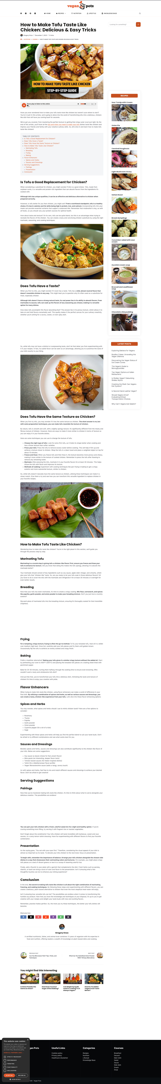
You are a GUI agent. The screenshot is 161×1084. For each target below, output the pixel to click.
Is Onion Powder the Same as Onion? (28, 988)
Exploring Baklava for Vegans (123, 351)
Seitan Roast (117, 195)
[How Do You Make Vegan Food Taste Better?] (94, 979)
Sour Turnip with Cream (122, 102)
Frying (28, 153)
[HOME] (21, 39)
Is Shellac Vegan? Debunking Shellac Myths (123, 379)
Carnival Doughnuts (120, 149)
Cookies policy (57, 1053)
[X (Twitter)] (31, 917)
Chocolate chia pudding (122, 312)
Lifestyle (92, 13)
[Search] (140, 13)
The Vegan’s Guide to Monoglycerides (120, 367)
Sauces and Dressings (34, 162)
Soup (116, 1070)
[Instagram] (25, 13)
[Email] (68, 917)
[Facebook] (21, 13)
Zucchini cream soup (121, 265)
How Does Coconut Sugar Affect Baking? (50, 988)
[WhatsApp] (61, 917)
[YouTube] (35, 13)
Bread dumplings (119, 218)
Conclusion (28, 172)
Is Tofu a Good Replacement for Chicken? (39, 139)
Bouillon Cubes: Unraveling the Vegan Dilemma (124, 355)
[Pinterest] (30, 13)
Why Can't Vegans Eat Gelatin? (124, 404)
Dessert (117, 1055)
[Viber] (53, 917)
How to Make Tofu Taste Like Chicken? (38, 146)
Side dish (117, 1065)
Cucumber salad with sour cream (123, 241)
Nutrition (77, 13)
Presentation (30, 170)
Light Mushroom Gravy (122, 172)
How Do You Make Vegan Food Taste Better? (92, 988)
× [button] (27, 1040)
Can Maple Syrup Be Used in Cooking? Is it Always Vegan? (71, 988)
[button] (16, 1053)
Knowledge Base (110, 13)
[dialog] (16, 1060)
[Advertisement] (61, 331)
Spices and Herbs (32, 160)
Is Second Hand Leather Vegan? (124, 391)
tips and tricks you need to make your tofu (63, 124)
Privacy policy (57, 1055)
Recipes (61, 13)
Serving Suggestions (32, 165)
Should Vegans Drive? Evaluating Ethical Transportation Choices (121, 397)
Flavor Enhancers (30, 158)
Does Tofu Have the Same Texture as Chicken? (42, 143)
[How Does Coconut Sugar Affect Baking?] (51, 979)
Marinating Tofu (32, 148)
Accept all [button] (9, 1075)
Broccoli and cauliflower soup (122, 288)
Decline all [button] (22, 1075)
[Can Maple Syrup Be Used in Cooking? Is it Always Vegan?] (72, 979)
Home (48, 13)
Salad (116, 1060)
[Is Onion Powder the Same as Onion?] (29, 979)
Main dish (117, 1058)
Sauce (116, 1063)
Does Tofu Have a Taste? (33, 141)
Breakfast (117, 1053)
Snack (116, 1067)
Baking (28, 155)
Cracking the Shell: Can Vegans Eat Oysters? (124, 385)
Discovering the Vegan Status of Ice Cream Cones (124, 361)
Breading (29, 150)
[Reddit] (46, 917)
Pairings (29, 167)
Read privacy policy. (19, 1050)
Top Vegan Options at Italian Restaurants (123, 373)
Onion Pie (116, 125)
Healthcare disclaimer (60, 1058)
